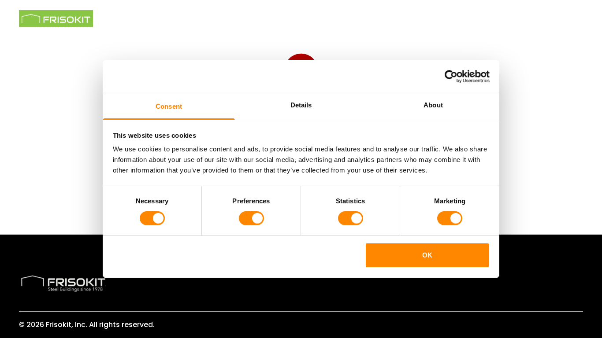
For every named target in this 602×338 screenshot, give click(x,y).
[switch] (251, 218)
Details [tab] (301, 105)
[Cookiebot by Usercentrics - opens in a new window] (451, 76)
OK (427, 255)
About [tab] (433, 105)
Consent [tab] (169, 106)
